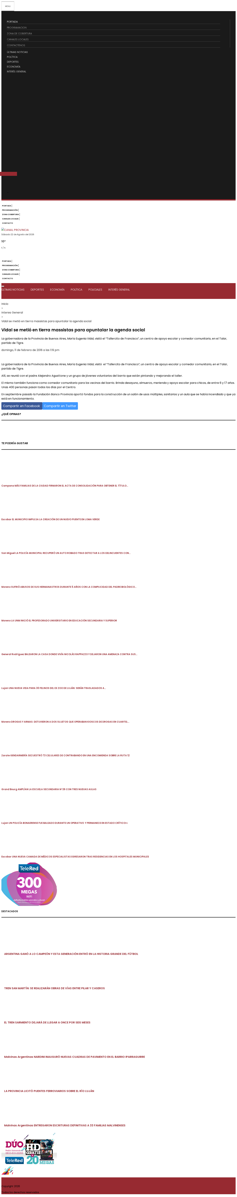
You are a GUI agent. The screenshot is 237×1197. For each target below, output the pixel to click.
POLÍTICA (12, 57)
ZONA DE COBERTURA (19, 33)
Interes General (12, 313)
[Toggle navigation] (2, 286)
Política (76, 290)
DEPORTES (13, 62)
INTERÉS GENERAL (16, 71)
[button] (14, 174)
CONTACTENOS (16, 45)
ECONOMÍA (13, 66)
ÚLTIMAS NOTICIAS (17, 52)
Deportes (37, 290)
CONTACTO (7, 223)
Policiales (95, 290)
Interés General (119, 290)
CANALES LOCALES (18, 39)
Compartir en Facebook (22, 406)
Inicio (4, 304)
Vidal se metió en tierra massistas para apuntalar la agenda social (46, 321)
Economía (57, 290)
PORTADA (12, 21)
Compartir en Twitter (60, 406)
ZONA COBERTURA (10, 214)
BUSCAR (6, 297)
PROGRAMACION (17, 27)
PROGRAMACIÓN (10, 210)
